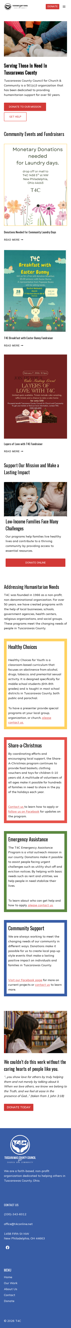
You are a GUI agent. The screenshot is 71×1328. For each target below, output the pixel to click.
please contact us (40, 905)
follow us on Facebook (23, 811)
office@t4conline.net (18, 1224)
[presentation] (35, 185)
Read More (13, 239)
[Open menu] (64, 6)
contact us (42, 985)
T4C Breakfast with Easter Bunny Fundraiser (28, 338)
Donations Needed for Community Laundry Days (30, 232)
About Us (10, 1289)
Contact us (16, 807)
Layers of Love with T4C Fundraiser (23, 444)
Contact (9, 1295)
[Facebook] (7, 1247)
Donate (52, 6)
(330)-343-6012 (15, 1214)
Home (8, 1277)
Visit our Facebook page (25, 980)
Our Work (11, 1283)
